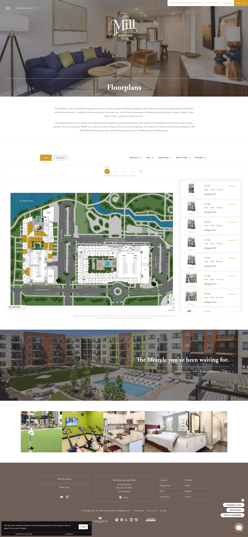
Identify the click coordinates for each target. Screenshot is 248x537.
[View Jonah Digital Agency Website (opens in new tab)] (150, 520)
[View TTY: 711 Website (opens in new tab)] (131, 521)
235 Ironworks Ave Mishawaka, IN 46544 (124, 486)
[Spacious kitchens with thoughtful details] (124, 431)
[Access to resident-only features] (41, 431)
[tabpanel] (124, 242)
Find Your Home (24, 8)
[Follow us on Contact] (61, 497)
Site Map (163, 511)
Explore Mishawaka (211, 371)
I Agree (83, 527)
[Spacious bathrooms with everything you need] (206, 431)
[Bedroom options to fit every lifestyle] (165, 431)
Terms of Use (152, 511)
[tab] (46, 158)
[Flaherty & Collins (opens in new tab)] (100, 522)
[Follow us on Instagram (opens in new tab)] (67, 497)
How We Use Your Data (24, 534)
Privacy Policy (139, 511)
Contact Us (69, 534)
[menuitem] (171, 480)
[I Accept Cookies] (90, 524)
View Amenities (183, 371)
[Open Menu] (7, 8)
